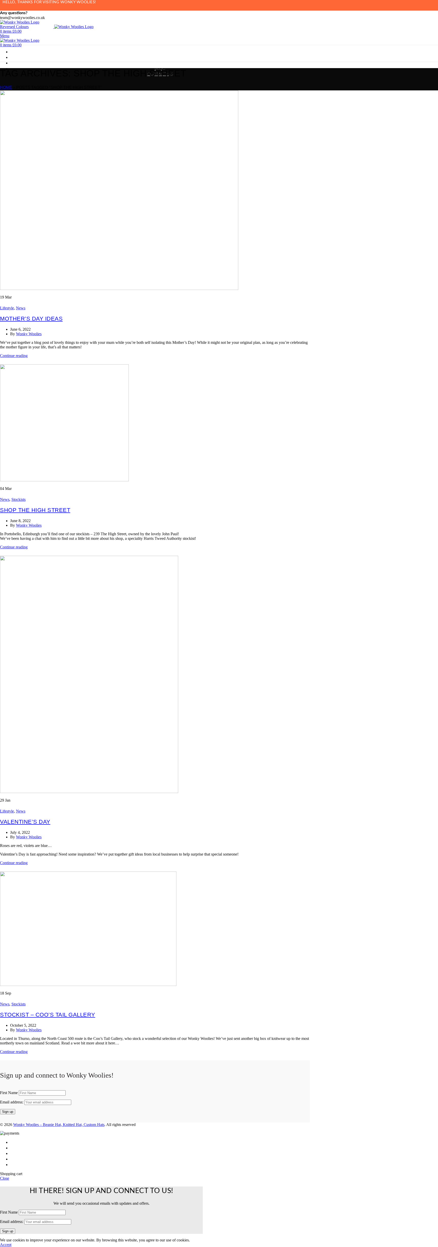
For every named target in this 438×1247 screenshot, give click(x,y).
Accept (5, 1244)
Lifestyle (7, 308)
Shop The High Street (35, 510)
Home (6, 87)
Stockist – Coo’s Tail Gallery (47, 1015)
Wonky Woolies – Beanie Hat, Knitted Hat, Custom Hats (58, 1124)
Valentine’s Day (25, 822)
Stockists (18, 499)
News (20, 308)
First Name (9, 1093)
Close (4, 1178)
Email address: (12, 1102)
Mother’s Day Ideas (31, 318)
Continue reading (14, 355)
